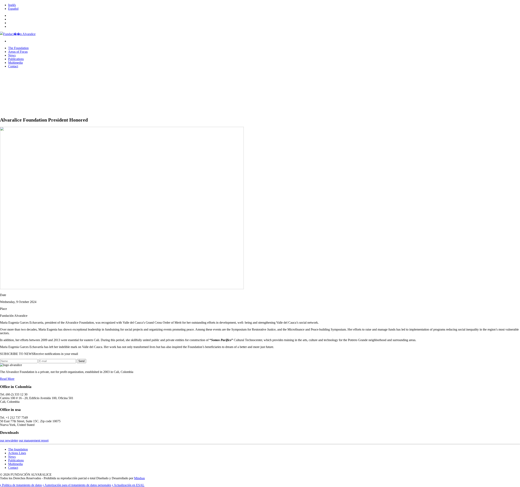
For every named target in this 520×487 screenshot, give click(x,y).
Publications (16, 59)
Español (13, 8)
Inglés (12, 5)
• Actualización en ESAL (128, 485)
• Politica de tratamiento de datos (21, 485)
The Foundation (18, 48)
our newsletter (9, 440)
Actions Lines (17, 453)
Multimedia (15, 62)
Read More (7, 378)
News (12, 55)
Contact (13, 66)
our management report (34, 440)
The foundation (18, 449)
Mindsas (139, 478)
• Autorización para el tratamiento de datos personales (77, 485)
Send (81, 361)
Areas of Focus (18, 51)
